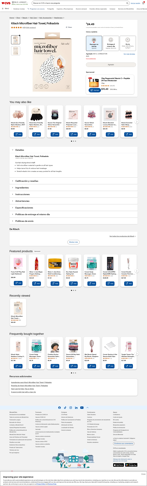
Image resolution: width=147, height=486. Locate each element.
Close (143, 474)
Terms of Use (52, 484)
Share (70, 27)
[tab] (15, 39)
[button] (129, 54)
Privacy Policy (41, 484)
